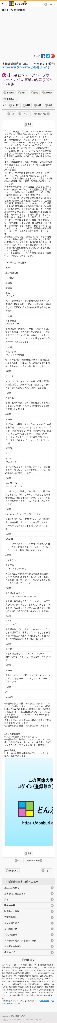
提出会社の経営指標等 (15, 893)
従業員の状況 (10, 917)
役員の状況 (9, 952)
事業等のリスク (11, 923)
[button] (50, 4)
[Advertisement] (28, 32)
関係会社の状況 (40, 114)
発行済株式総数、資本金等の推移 (20, 940)
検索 (28, 105)
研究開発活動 (10, 929)
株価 (50, 105)
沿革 (12, 114)
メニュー (25, 114)
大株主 (24, 93)
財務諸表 (10, 93)
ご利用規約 (44, 1001)
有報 (39, 105)
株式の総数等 (10, 935)
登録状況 (48, 93)
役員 (36, 93)
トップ (47, 871)
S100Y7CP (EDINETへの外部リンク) (25, 67)
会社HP (16, 105)
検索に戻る (13, 871)
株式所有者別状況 (12, 946)
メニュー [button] (2, 3)
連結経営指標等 (11, 888)
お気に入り (11, 99)
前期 (29, 124)
